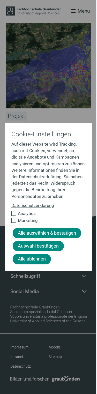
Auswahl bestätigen (38, 246)
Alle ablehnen (32, 259)
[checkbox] (46, 213)
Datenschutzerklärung (32, 205)
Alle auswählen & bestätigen (47, 233)
